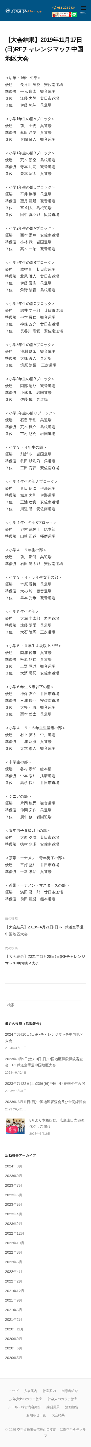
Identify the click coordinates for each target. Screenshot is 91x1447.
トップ (13, 1391)
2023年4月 (13, 1214)
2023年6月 (13, 1195)
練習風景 (53, 1407)
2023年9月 (13, 1176)
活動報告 (71, 1407)
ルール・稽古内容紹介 (24, 1407)
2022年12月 (14, 1233)
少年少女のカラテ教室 (25, 1399)
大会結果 (58, 1415)
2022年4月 (13, 1272)
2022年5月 (13, 1262)
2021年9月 (13, 1300)
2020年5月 (13, 1358)
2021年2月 (13, 1320)
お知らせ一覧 (36, 1415)
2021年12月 (14, 1291)
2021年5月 (13, 1310)
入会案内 (30, 1391)
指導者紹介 (69, 1391)
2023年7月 (13, 1185)
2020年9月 (13, 1339)
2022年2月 (13, 1281)
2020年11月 (14, 1329)
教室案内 (49, 1391)
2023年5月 (13, 1204)
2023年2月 (13, 1224)
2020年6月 (13, 1348)
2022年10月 (14, 1243)
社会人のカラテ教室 (62, 1399)
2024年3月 (13, 1166)
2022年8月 (13, 1252)
